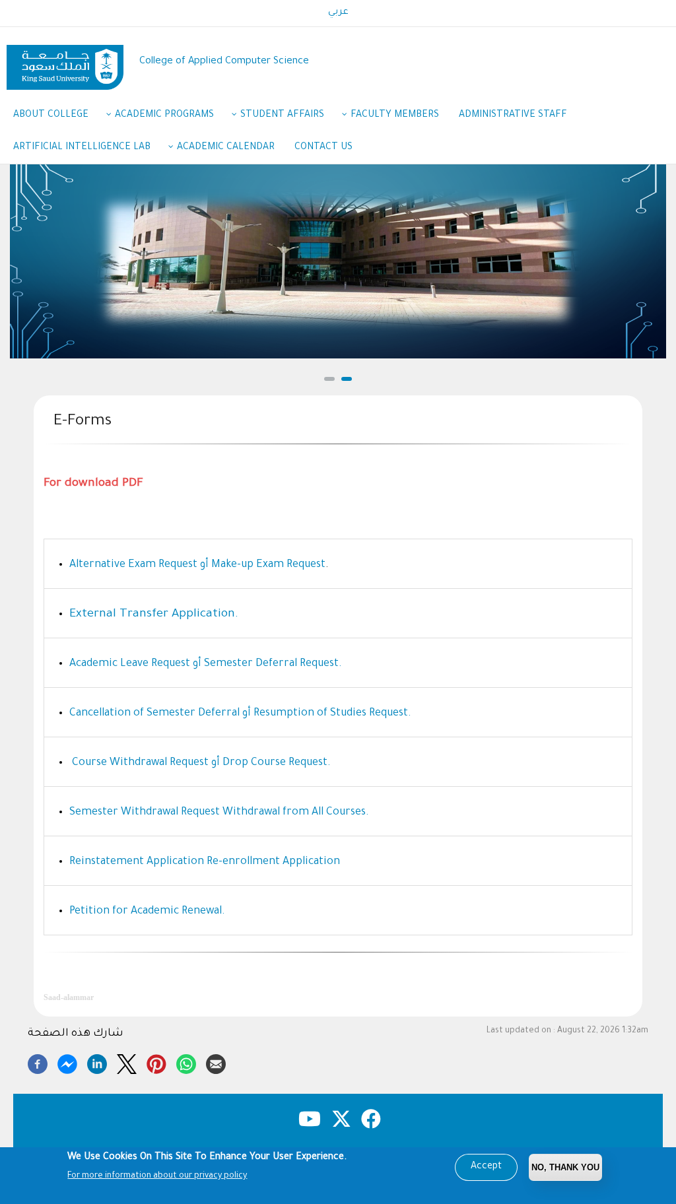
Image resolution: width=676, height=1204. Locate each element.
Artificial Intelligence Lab (82, 148)
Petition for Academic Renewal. (147, 912)
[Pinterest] (156, 1062)
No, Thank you (565, 1167)
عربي (338, 12)
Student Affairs (282, 115)
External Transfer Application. (153, 614)
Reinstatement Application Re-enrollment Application (204, 862)
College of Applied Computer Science (224, 61)
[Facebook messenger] (67, 1062)
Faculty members (395, 115)
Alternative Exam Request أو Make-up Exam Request (197, 565)
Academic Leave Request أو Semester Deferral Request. (205, 664)
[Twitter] (127, 1062)
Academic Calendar (226, 148)
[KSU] (65, 62)
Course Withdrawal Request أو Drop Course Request (198, 763)
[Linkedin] (97, 1062)
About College (50, 115)
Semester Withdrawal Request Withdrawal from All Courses (217, 813)
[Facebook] (38, 1062)
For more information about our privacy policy (157, 1176)
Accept (486, 1167)
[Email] (216, 1062)
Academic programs (164, 115)
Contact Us (323, 148)
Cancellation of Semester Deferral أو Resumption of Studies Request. (240, 713)
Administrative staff (513, 115)
